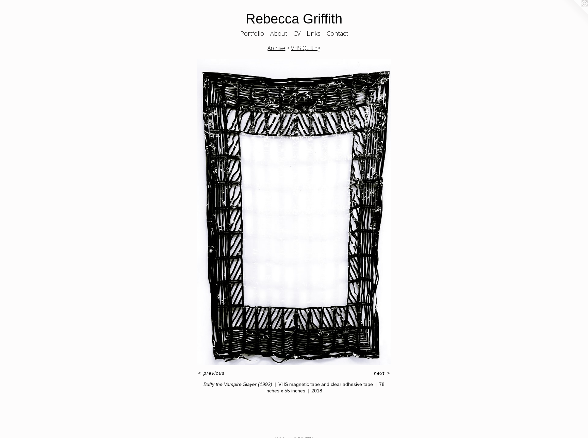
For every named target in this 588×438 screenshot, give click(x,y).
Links (314, 33)
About (278, 33)
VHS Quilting (305, 48)
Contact (337, 33)
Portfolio (252, 33)
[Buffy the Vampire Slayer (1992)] (294, 212)
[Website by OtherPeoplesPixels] (574, 13)
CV (296, 33)
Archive (276, 48)
